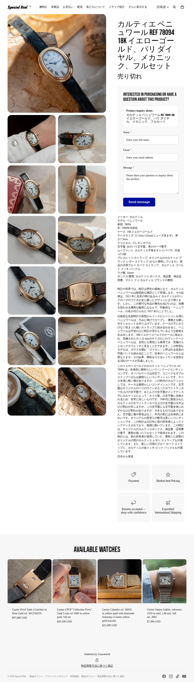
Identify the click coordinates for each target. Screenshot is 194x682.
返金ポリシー (36, 676)
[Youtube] (184, 676)
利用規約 (74, 676)
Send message (139, 202)
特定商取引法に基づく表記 (97, 665)
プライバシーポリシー (56, 676)
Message (128, 167)
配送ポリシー (88, 676)
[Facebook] (164, 676)
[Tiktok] (177, 676)
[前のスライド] (10, 581)
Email (127, 150)
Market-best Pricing (168, 480)
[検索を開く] (174, 7)
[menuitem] (138, 7)
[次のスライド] (49, 581)
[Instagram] (171, 676)
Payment (133, 480)
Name (127, 132)
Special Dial (20, 676)
